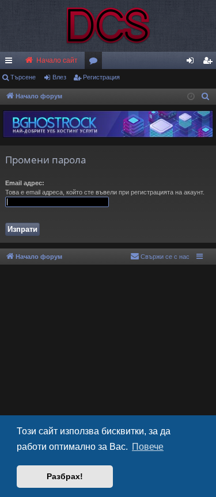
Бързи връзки (11, 62)
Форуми (95, 62)
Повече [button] (148, 447)
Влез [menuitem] (192, 62)
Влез (59, 77)
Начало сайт (56, 60)
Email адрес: (24, 182)
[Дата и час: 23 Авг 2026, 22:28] (191, 97)
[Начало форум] (108, 26)
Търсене (23, 77)
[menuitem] (207, 60)
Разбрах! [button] (65, 476)
